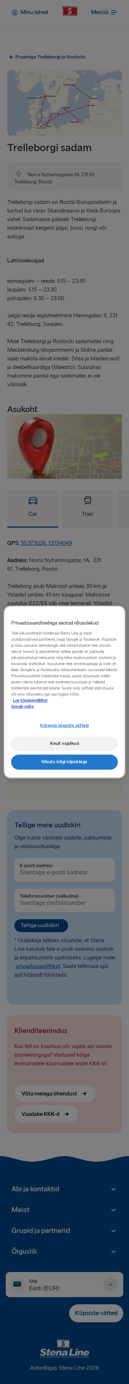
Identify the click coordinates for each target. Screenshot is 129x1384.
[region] (64, 691)
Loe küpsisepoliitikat (30, 700)
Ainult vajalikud (64, 744)
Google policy (22, 707)
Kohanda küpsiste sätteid (64, 726)
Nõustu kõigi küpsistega (64, 762)
